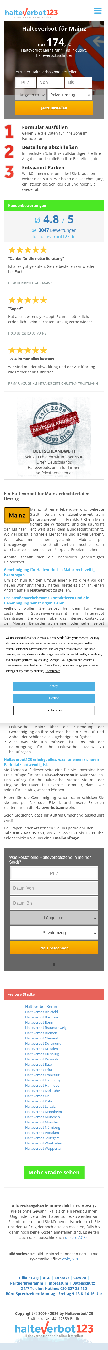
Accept (53, 686)
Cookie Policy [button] (52, 665)
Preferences (54, 710)
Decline (54, 698)
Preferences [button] (53, 671)
